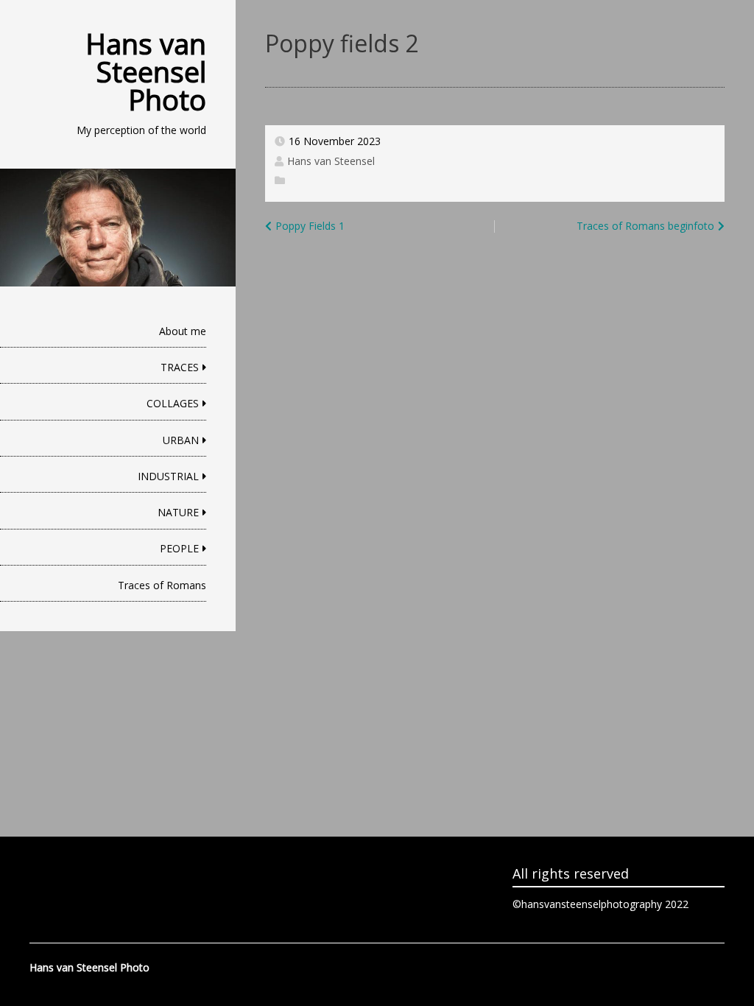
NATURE (178, 512)
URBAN (181, 440)
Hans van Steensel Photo (145, 71)
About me (182, 331)
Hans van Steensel (331, 161)
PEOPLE (179, 548)
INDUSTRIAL (168, 476)
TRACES (180, 367)
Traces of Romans (162, 585)
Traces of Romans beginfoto (645, 226)
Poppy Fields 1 (310, 226)
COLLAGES (173, 403)
